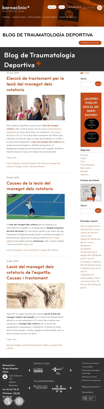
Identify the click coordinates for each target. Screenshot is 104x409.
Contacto (63, 17)
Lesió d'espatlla (13, 163)
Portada (6, 17)
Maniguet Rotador (37, 166)
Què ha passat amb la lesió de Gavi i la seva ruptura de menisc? (90, 229)
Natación (85, 174)
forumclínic (87, 392)
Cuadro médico (50, 17)
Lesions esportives (30, 250)
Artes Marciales (87, 165)
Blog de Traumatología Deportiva (48, 35)
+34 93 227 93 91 (74, 7)
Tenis (83, 161)
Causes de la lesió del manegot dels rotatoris (30, 186)
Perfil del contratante (90, 363)
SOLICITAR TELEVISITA (92, 137)
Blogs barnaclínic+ (91, 386)
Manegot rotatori (21, 166)
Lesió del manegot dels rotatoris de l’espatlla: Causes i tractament (30, 272)
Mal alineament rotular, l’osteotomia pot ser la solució (91, 268)
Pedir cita (51, 7)
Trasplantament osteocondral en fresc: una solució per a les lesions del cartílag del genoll (91, 281)
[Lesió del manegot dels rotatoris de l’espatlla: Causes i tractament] (36, 297)
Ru (93, 8)
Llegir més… (12, 157)
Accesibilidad (87, 367)
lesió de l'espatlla (14, 345)
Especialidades (34, 17)
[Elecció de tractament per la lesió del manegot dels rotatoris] (36, 109)
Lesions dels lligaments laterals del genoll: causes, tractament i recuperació (90, 242)
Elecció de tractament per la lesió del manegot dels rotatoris (35, 84)
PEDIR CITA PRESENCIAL (91, 124)
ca (84, 8)
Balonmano (86, 168)
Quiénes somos (19, 17)
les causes (55, 132)
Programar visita (90, 43)
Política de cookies (89, 377)
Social (61, 7)
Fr (89, 8)
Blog (73, 17)
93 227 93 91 (12, 389)
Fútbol (83, 158)
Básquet (84, 171)
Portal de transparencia (91, 380)
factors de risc (16, 135)
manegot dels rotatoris (48, 250)
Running (84, 155)
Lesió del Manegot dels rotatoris (34, 163)
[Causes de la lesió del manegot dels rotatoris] (36, 208)
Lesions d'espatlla (14, 250)
